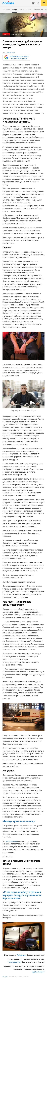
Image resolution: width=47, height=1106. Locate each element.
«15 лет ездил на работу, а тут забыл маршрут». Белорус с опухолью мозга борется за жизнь (22, 895)
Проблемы (26, 977)
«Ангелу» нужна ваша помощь (19, 821)
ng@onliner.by (38, 972)
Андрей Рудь (11, 52)
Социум (5, 977)
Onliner (14, 977)
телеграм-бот (14, 962)
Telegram (21, 955)
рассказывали (12, 841)
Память (20, 977)
